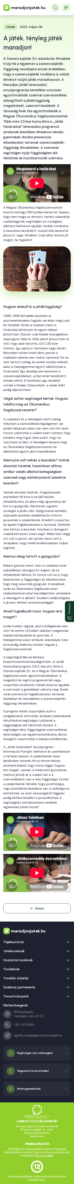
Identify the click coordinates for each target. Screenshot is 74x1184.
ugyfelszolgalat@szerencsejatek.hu (38, 1035)
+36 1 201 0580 (24, 1024)
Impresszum (37, 1136)
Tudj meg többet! (44, 1155)
